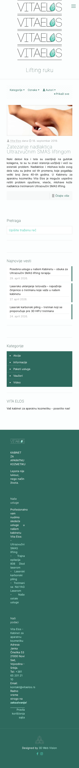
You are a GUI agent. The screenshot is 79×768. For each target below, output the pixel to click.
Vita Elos (15, 140)
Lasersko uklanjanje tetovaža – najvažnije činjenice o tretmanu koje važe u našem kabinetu (36, 290)
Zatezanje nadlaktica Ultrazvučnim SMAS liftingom (39, 149)
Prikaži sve (62, 93)
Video (17, 382)
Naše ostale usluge (17, 598)
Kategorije (16, 90)
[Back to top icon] (59, 759)
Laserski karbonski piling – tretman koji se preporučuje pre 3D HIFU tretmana (36, 309)
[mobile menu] (73, 6)
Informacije (20, 362)
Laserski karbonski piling (17, 575)
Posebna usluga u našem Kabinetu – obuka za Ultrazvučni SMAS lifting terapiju (39, 271)
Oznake (32, 90)
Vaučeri (18, 375)
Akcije (17, 355)
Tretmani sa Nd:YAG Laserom (17, 586)
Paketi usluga (21, 369)
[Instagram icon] (41, 754)
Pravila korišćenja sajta (18, 713)
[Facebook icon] (37, 754)
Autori (49, 90)
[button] (37, 754)
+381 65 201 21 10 (16, 675)
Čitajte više (62, 195)
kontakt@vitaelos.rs (22, 687)
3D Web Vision (48, 747)
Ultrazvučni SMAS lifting (17, 548)
